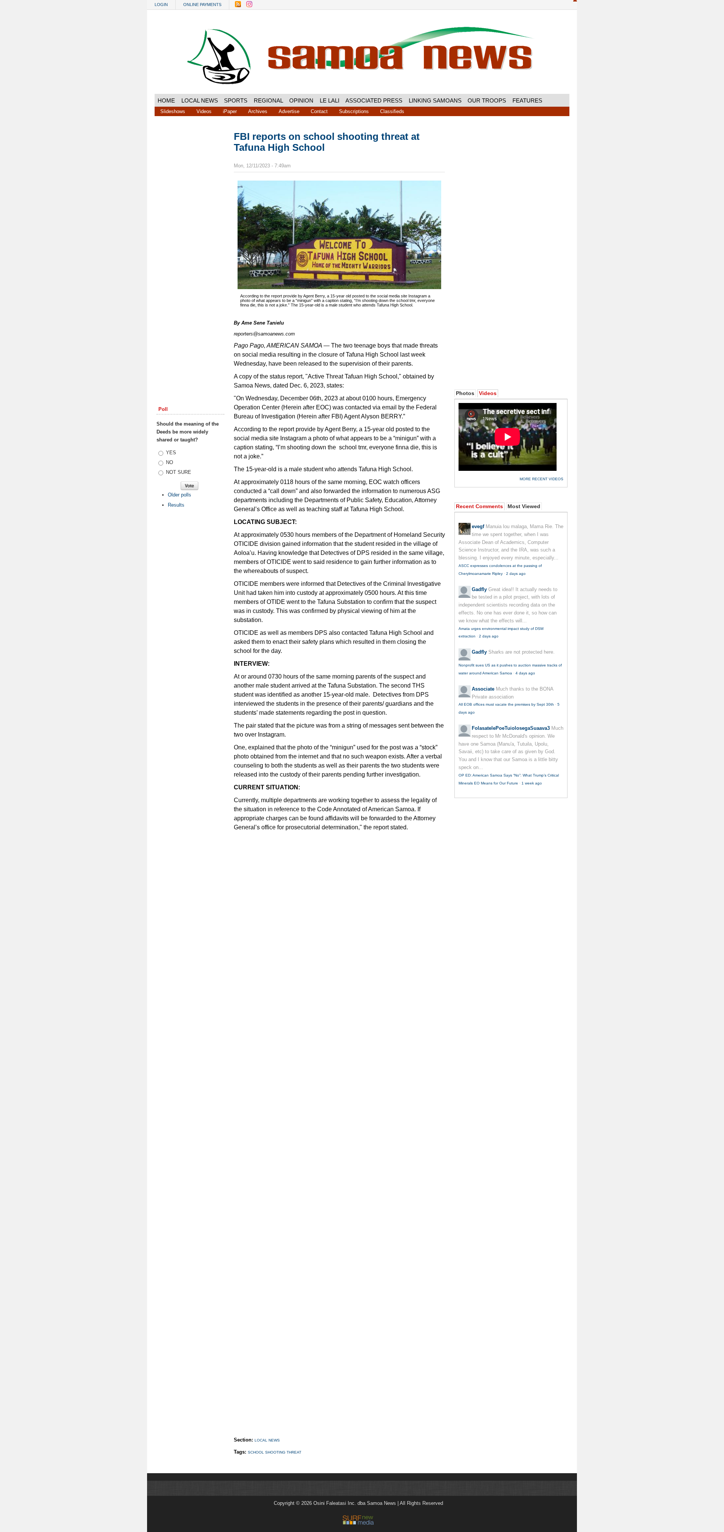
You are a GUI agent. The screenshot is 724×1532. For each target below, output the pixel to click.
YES (171, 452)
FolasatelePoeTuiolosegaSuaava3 (511, 728)
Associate (483, 689)
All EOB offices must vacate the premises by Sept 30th (506, 704)
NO (169, 462)
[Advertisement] (190, 246)
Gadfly (479, 589)
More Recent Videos (541, 479)
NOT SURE (178, 472)
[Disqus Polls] (339, 930)
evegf (478, 526)
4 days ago (525, 673)
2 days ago (516, 573)
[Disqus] (339, 1126)
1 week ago (532, 783)
